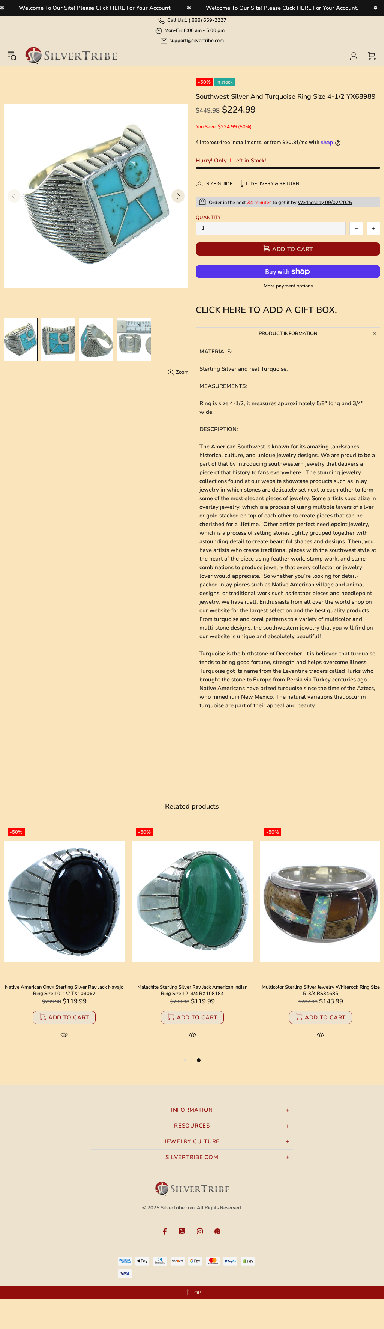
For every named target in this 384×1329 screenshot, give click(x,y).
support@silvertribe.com (197, 40)
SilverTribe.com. (178, 1208)
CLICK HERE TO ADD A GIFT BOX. (266, 310)
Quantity (208, 218)
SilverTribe (71, 55)
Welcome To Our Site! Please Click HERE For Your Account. (95, 8)
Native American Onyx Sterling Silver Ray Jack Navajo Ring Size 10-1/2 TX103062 (64, 990)
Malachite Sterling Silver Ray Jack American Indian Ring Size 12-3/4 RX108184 (192, 990)
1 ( (205, 20)
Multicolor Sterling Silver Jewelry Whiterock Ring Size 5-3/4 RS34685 (321, 990)
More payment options (288, 286)
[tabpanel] (64, 940)
